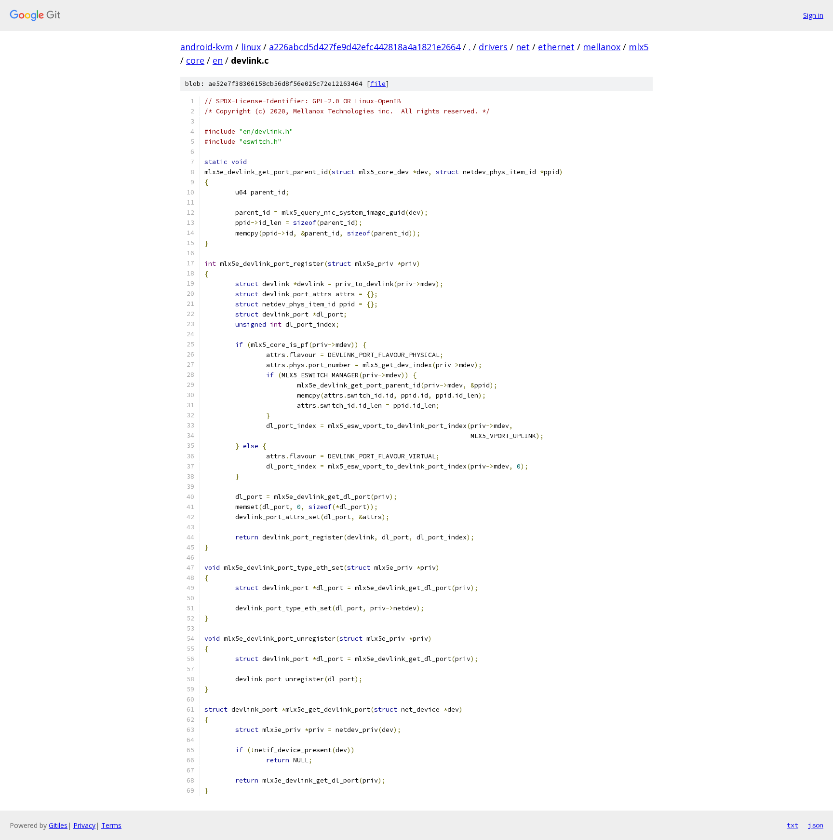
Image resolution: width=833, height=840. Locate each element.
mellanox (601, 47)
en (218, 60)
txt (792, 825)
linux (251, 47)
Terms (111, 825)
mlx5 (638, 47)
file (378, 84)
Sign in (813, 15)
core (195, 60)
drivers (493, 47)
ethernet (556, 47)
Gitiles (58, 825)
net (523, 47)
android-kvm (206, 47)
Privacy (84, 825)
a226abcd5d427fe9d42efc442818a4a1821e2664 (364, 47)
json (815, 825)
